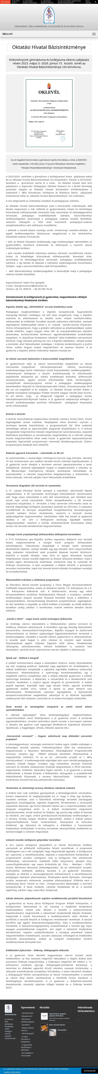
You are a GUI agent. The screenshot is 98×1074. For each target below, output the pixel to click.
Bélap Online (88, 2)
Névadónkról (27, 1016)
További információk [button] (12, 1072)
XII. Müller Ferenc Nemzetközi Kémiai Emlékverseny (69, 2)
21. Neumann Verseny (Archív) (47, 2)
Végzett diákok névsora (27, 1029)
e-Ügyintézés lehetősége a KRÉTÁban (26, 1047)
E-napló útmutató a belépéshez (25, 1039)
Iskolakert (26, 1025)
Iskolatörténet (27, 1013)
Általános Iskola (16, 2)
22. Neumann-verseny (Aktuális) (30, 2)
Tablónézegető (28, 1033)
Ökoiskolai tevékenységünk (27, 1020)
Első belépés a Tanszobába (27, 1054)
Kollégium (5, 2)
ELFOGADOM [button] (89, 1070)
